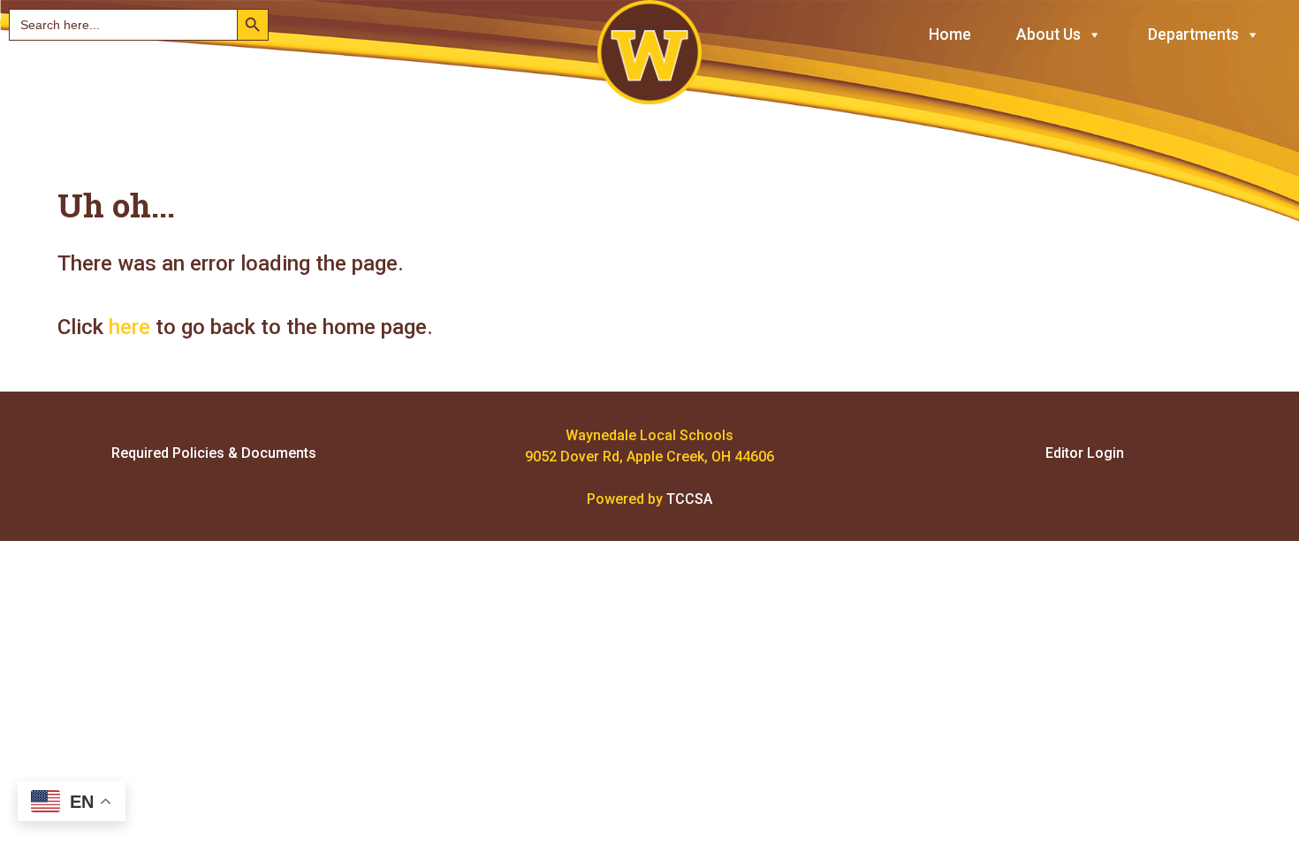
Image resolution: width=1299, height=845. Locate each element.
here (129, 327)
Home (950, 34)
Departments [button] (1193, 34)
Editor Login (1084, 453)
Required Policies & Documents (213, 453)
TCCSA (689, 499)
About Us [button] (1048, 34)
